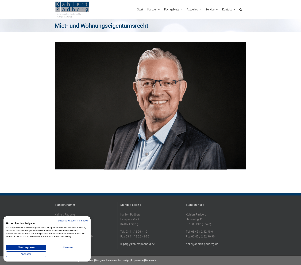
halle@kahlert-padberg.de (202, 244)
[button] (240, 9)
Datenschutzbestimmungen (73, 220)
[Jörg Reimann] (150, 44)
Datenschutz (152, 260)
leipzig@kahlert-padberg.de (137, 244)
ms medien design (119, 260)
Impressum (137, 260)
